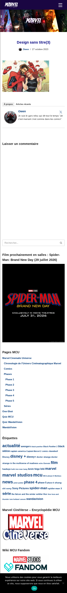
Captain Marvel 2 (33, 451)
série (6, 493)
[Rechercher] (61, 243)
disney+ (31, 456)
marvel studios (17, 475)
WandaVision (9, 427)
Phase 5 (9, 400)
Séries (7, 406)
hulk (13, 469)
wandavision (34, 498)
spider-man (38, 488)
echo (41, 463)
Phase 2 (9, 384)
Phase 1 (9, 379)
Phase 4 (9, 395)
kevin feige (34, 469)
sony (9, 488)
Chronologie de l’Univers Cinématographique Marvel (32, 363)
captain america (18, 451)
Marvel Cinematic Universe (16, 358)
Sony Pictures (20, 488)
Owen (26, 49)
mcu (38, 474)
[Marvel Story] (11, 4)
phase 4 (30, 482)
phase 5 (42, 482)
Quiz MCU (8, 416)
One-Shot (7, 411)
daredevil (53, 451)
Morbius (58, 476)
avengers (26, 446)
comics (45, 451)
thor (45, 494)
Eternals (46, 463)
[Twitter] (61, 112)
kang (25, 469)
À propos (8, 104)
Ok (34, 588)
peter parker (18, 483)
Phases (8, 374)
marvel (50, 469)
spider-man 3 (55, 488)
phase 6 (50, 483)
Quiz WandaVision (12, 422)
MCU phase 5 (48, 476)
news (7, 482)
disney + (18, 456)
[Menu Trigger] (60, 5)
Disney (6, 457)
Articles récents (23, 104)
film (54, 462)
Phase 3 (9, 390)
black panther (37, 446)
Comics (8, 368)
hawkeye (6, 469)
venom (23, 499)
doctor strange (44, 457)
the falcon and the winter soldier (27, 494)
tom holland (14, 499)
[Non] (63, 583)
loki (42, 468)
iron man (19, 469)
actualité (11, 445)
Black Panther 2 (50, 446)
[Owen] (10, 122)
